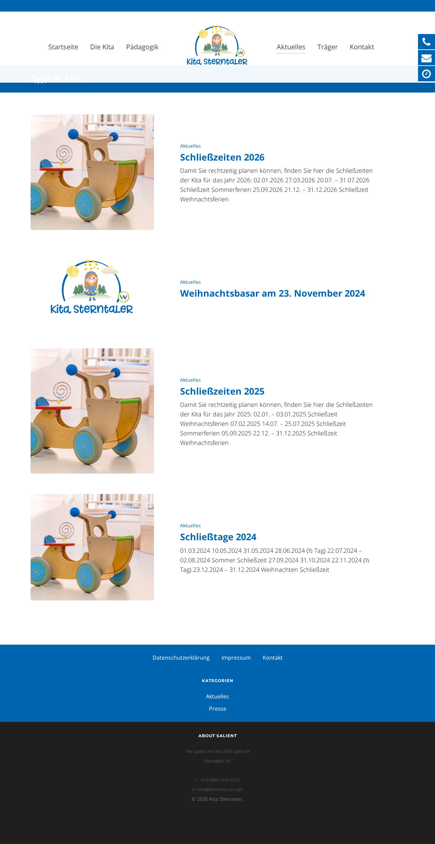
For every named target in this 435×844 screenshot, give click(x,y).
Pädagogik (142, 46)
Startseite (63, 46)
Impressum (236, 657)
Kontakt (362, 46)
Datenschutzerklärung (181, 657)
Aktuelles (291, 46)
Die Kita (102, 46)
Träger (327, 46)
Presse (217, 708)
